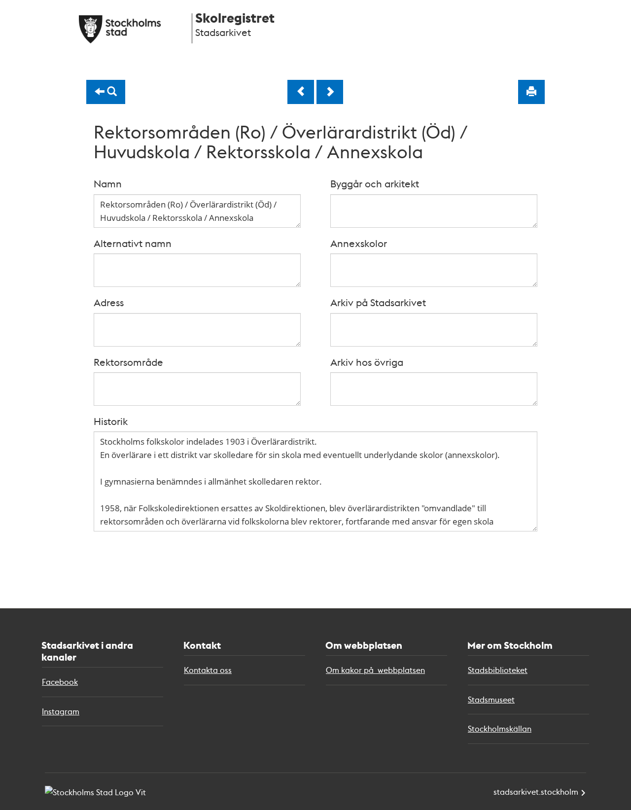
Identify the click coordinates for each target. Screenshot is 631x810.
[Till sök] (105, 92)
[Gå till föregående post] (300, 92)
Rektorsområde (128, 361)
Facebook (60, 681)
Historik (111, 421)
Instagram (60, 711)
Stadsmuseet (491, 699)
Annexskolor (358, 243)
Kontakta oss (208, 670)
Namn (108, 183)
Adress (109, 302)
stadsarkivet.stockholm (535, 791)
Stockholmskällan (499, 728)
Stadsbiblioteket (497, 670)
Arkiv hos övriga (366, 361)
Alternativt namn (133, 243)
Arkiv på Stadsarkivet (378, 302)
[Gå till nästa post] (329, 92)
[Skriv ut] (531, 92)
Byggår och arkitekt (374, 183)
